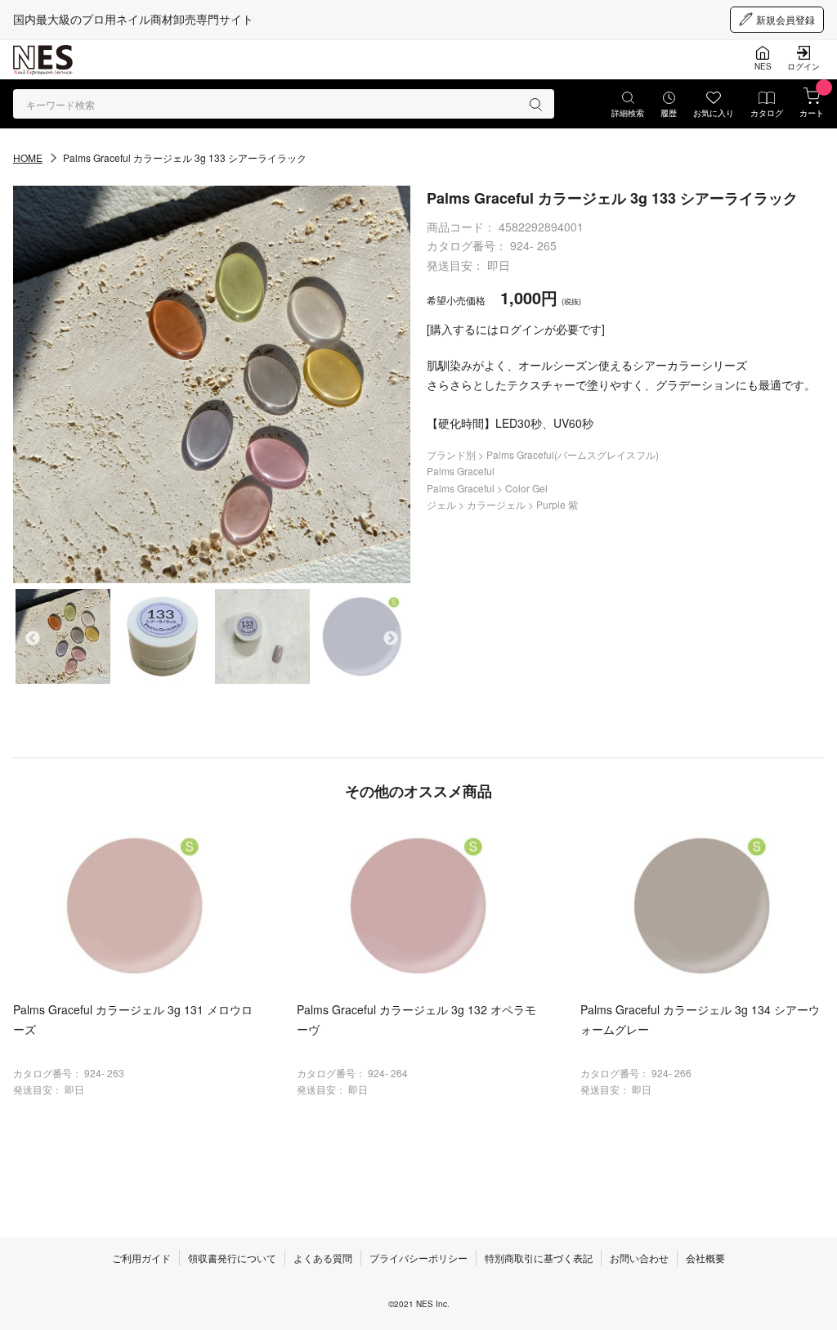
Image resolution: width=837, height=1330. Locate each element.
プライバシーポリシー (418, 1258)
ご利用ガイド (141, 1258)
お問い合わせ (639, 1258)
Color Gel (526, 488)
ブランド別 (452, 454)
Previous (33, 639)
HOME (28, 157)
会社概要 (705, 1258)
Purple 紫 (557, 504)
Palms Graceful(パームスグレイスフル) (572, 454)
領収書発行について (232, 1258)
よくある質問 (322, 1258)
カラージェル (497, 504)
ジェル (443, 504)
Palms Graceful (461, 471)
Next (391, 639)
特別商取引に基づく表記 (539, 1258)
